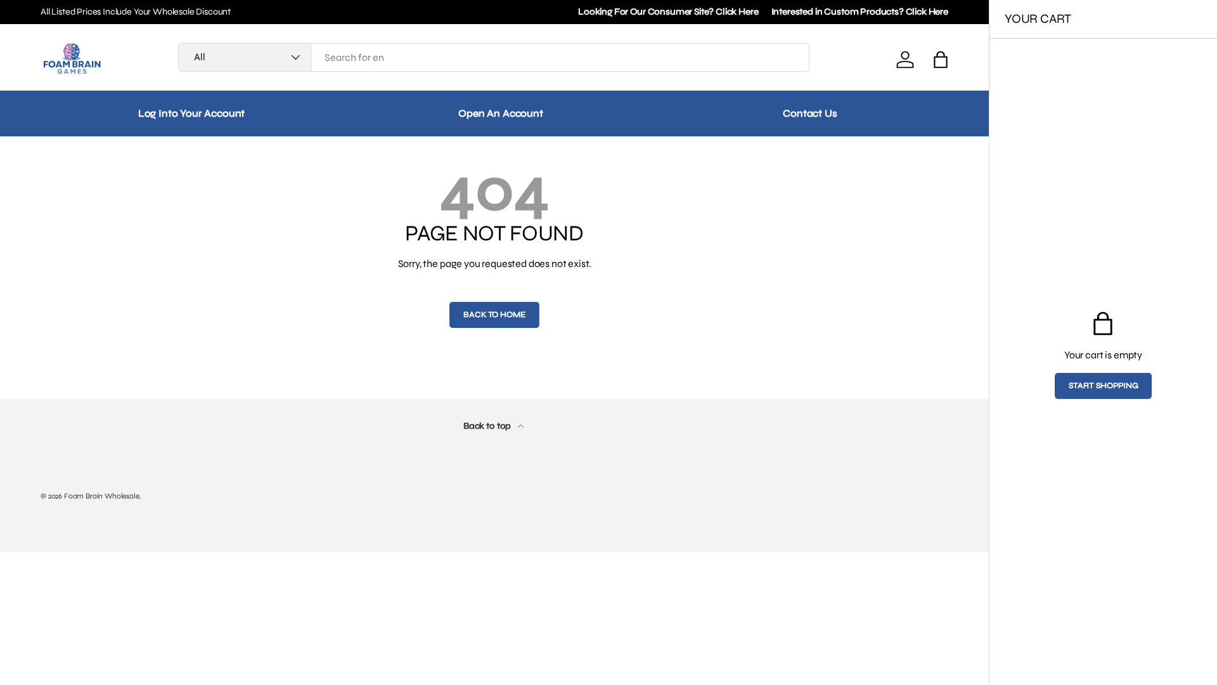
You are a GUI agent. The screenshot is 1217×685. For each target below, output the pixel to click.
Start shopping (1103, 386)
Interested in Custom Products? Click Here (859, 11)
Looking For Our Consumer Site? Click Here (668, 11)
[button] (941, 60)
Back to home (494, 315)
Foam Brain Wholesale (101, 496)
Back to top (488, 426)
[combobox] (494, 57)
